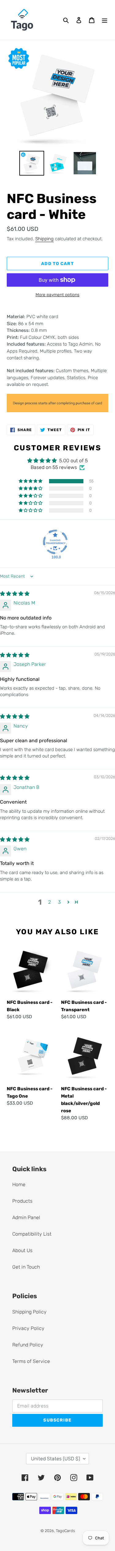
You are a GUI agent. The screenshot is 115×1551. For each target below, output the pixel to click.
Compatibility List (32, 1234)
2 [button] (49, 902)
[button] (31, 481)
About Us (22, 1250)
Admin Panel (26, 1217)
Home (18, 1184)
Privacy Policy (28, 1328)
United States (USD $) (55, 1459)
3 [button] (59, 902)
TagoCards (65, 1530)
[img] (14, 594)
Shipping (44, 239)
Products (22, 1201)
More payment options (57, 294)
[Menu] (104, 20)
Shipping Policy (29, 1312)
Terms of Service (31, 1361)
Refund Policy (27, 1345)
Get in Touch (26, 1267)
